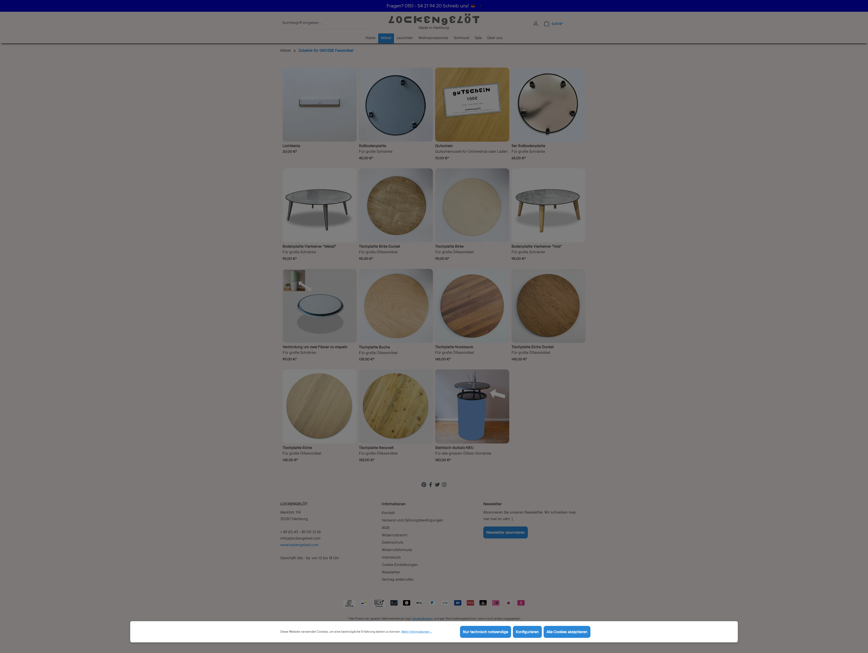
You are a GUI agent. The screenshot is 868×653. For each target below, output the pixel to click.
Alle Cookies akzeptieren (567, 632)
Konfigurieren (527, 632)
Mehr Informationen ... (416, 632)
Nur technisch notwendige (485, 632)
